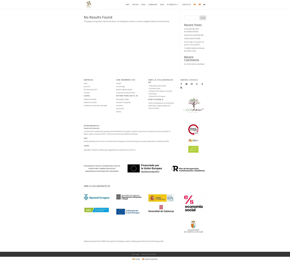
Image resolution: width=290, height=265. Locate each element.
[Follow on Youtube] (186, 84)
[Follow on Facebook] (181, 84)
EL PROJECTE (172, 5)
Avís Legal (135, 254)
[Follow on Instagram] (191, 84)
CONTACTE (186, 5)
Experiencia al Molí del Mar (194, 35)
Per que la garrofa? (90, 89)
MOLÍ (143, 5)
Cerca (203, 18)
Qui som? (87, 86)
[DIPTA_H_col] (96, 199)
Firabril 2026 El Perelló (192, 38)
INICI (127, 5)
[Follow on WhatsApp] (197, 84)
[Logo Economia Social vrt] (193, 212)
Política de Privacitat (148, 254)
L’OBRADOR (152, 5)
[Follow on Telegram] (202, 84)
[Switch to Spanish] (200, 6)
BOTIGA (135, 5)
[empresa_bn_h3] (129, 199)
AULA (162, 5)
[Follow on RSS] (181, 87)
